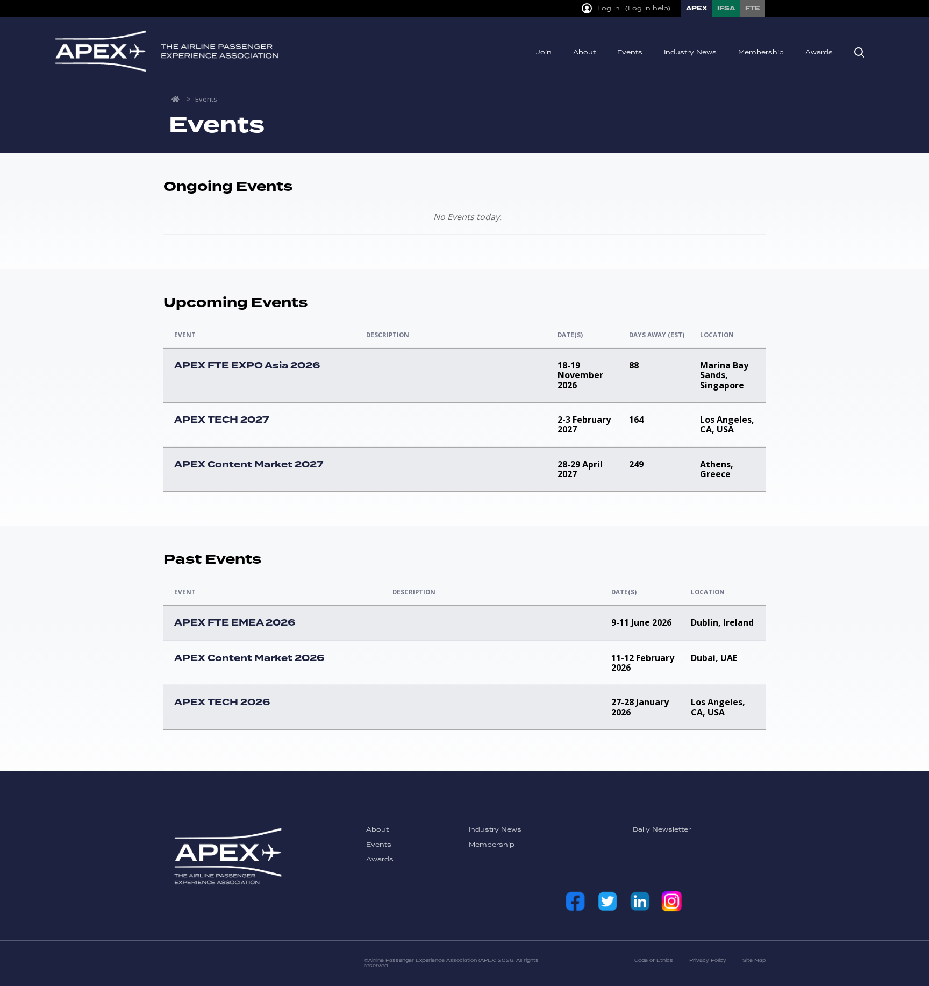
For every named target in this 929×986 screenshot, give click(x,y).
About (584, 52)
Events (629, 52)
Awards (819, 52)
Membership (761, 52)
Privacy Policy (707, 960)
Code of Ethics (653, 960)
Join (544, 52)
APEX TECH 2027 (221, 420)
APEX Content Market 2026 (249, 658)
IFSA (726, 8)
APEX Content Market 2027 (248, 464)
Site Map (754, 960)
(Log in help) (647, 8)
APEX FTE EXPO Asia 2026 (247, 365)
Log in (608, 8)
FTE (752, 8)
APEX (696, 8)
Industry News (690, 52)
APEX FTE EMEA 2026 (234, 623)
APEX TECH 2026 (222, 702)
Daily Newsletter (662, 829)
